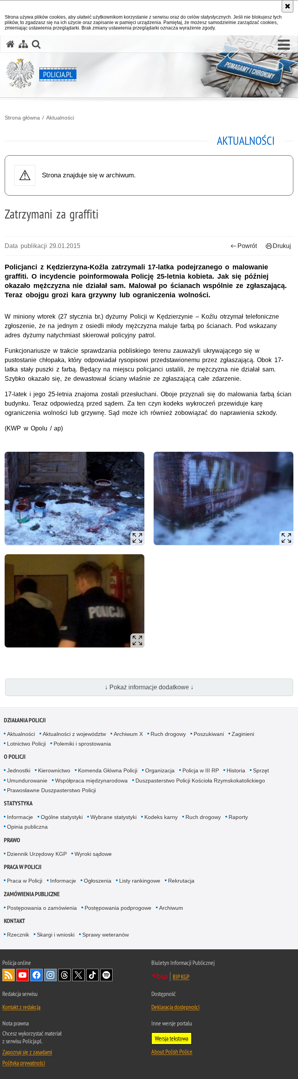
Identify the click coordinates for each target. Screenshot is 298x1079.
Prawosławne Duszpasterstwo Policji (51, 790)
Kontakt (14, 921)
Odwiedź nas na (22, 975)
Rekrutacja (181, 881)
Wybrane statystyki (113, 817)
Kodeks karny (161, 817)
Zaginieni (243, 734)
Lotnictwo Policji (26, 744)
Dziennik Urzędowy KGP (37, 854)
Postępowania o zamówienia (42, 908)
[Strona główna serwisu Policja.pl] (10, 44)
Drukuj (282, 246)
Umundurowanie (27, 780)
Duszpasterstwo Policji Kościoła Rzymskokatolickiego (200, 780)
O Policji (15, 757)
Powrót (247, 246)
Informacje (20, 817)
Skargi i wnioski (55, 935)
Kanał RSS (8, 975)
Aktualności (60, 117)
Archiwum (171, 908)
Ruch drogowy (168, 734)
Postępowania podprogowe (118, 908)
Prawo (12, 840)
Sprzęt (261, 770)
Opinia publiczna (27, 827)
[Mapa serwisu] (23, 44)
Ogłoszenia (97, 881)
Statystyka (18, 803)
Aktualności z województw (74, 734)
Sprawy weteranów (105, 935)
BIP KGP (181, 976)
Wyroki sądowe (93, 854)
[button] (284, 45)
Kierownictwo (54, 770)
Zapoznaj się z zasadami (27, 1052)
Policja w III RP (200, 770)
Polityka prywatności (23, 1063)
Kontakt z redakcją (21, 1007)
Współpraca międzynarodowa (91, 780)
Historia (236, 770)
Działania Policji (25, 720)
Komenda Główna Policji (107, 770)
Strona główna (22, 117)
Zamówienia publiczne (32, 894)
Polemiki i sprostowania (82, 744)
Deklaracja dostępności (175, 1007)
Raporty (238, 817)
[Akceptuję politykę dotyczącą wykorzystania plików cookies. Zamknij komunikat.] (287, 6)
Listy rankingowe (139, 881)
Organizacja (160, 770)
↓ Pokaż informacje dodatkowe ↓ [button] (149, 687)
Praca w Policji (23, 867)
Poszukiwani (209, 734)
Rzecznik (18, 935)
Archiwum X (128, 734)
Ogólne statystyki (62, 817)
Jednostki (18, 770)
